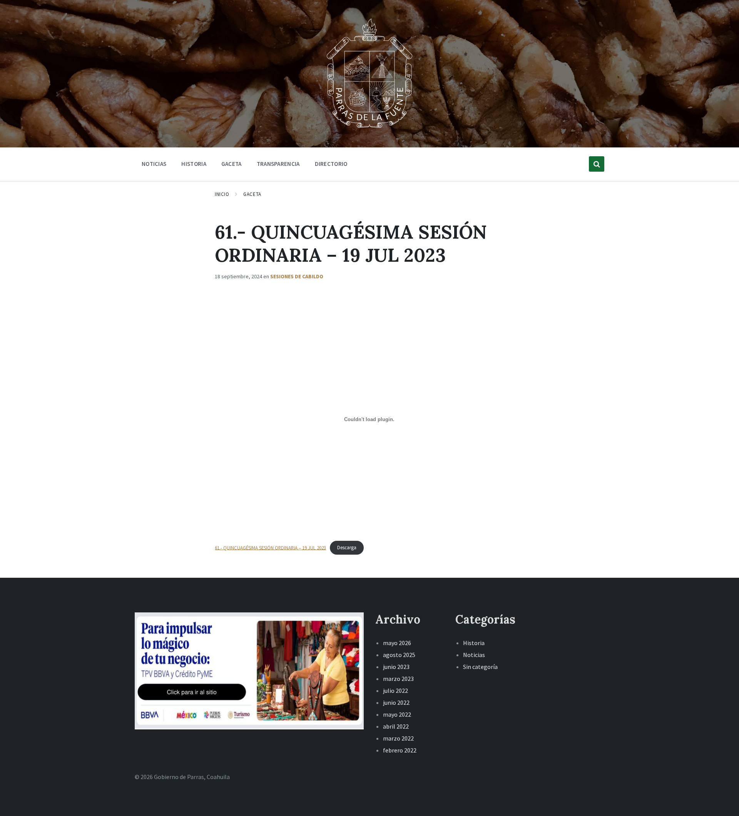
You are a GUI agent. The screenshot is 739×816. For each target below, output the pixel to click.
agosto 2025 (399, 655)
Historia (474, 643)
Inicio (222, 194)
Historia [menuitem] (193, 163)
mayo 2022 (397, 714)
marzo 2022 (398, 738)
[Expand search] (596, 164)
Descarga (346, 547)
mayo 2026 (397, 643)
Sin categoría (480, 667)
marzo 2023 (398, 678)
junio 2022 (396, 702)
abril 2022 (396, 726)
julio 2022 (395, 690)
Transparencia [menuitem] (278, 163)
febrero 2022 (399, 750)
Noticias (474, 655)
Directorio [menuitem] (331, 163)
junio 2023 (396, 667)
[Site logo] (369, 128)
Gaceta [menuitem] (231, 163)
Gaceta (252, 194)
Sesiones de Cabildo (296, 276)
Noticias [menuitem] (154, 163)
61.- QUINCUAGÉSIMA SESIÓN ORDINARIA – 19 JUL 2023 (270, 547)
